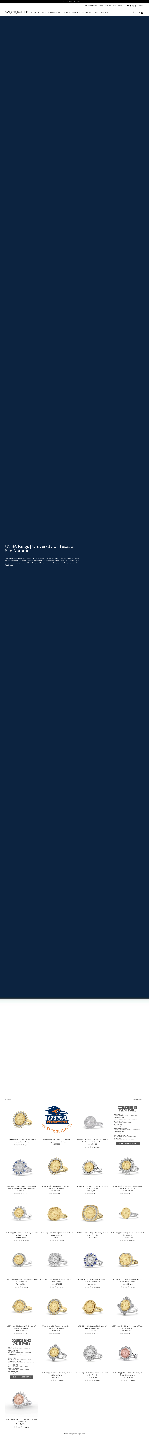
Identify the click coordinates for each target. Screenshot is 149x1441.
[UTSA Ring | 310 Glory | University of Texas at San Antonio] (127, 1306)
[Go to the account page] (139, 12)
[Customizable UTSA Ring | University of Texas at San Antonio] (21, 1120)
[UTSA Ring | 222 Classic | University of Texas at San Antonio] (56, 1213)
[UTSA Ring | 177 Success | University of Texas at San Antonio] (127, 1166)
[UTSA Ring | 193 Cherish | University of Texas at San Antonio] (21, 1213)
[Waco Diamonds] (81, 1)
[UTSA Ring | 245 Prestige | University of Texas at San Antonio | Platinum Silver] (21, 1166)
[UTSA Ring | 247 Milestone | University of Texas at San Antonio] (127, 1260)
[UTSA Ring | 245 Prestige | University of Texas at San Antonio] (92, 1260)
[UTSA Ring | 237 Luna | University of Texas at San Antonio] (56, 1260)
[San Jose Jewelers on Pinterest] (130, 6)
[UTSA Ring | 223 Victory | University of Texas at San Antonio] (92, 1213)
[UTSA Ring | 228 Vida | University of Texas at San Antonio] (127, 1213)
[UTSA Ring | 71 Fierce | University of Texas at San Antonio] (21, 1400)
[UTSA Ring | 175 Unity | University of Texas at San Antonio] (92, 1166)
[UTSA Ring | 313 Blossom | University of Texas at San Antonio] (127, 1353)
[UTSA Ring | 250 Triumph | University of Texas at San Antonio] (56, 1306)
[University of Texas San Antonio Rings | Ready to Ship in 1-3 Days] (56, 1120)
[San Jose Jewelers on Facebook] (128, 6)
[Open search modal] (134, 12)
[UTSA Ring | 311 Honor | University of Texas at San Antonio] (56, 1353)
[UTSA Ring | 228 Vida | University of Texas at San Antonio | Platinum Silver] (92, 1120)
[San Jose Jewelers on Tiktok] (136, 6)
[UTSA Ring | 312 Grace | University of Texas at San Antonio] (92, 1353)
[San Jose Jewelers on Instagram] (133, 6)
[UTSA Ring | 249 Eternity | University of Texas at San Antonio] (21, 1306)
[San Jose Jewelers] (69, 1)
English (141, 5)
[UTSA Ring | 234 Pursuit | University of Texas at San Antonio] (21, 1260)
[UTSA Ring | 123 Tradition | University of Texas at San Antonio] (56, 1166)
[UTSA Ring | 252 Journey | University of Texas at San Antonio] (92, 1306)
